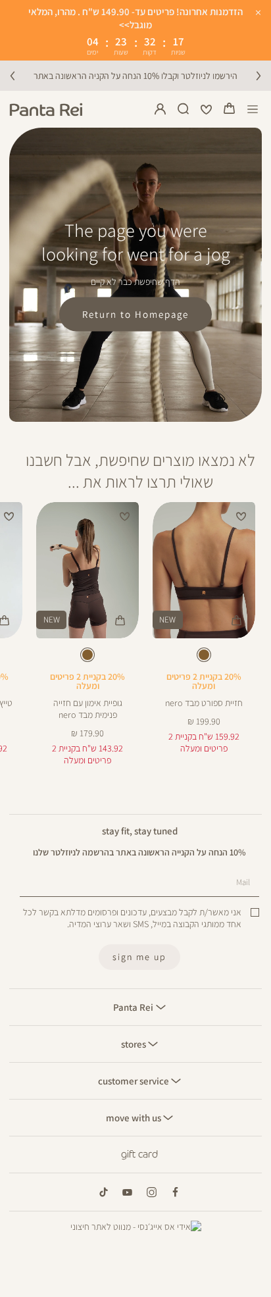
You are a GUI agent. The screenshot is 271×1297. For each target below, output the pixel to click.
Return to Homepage (135, 313)
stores (134, 1043)
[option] (204, 654)
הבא (258, 75)
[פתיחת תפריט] (253, 109)
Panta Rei (134, 1006)
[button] (229, 109)
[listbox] (203, 657)
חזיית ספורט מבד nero (204, 703)
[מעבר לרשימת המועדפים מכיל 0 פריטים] (206, 109)
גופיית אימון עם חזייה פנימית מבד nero (87, 709)
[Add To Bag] (236, 620)
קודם (12, 75)
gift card (139, 1154)
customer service (134, 1080)
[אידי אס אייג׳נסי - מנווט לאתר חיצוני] (135, 1227)
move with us (134, 1117)
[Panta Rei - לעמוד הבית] (46, 109)
